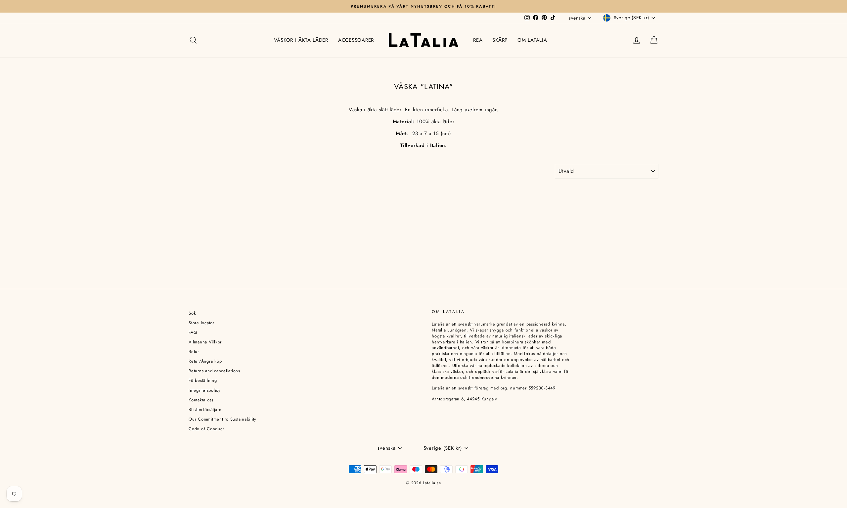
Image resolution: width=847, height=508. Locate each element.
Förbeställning (203, 380)
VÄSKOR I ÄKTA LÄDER (301, 40)
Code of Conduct (206, 429)
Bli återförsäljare (205, 409)
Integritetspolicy (205, 390)
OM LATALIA (532, 40)
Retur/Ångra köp (205, 361)
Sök (192, 313)
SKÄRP (500, 40)
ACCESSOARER (356, 40)
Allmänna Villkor (205, 342)
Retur (194, 351)
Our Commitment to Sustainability (222, 419)
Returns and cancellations (214, 371)
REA (477, 40)
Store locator (201, 323)
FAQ (193, 332)
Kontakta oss (201, 400)
